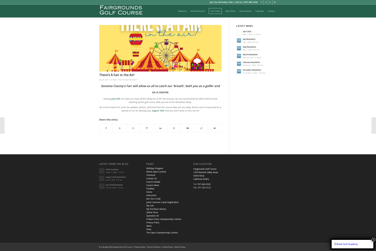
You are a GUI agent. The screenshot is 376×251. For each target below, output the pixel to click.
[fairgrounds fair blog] (160, 48)
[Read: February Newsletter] (239, 63)
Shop (148, 229)
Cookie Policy (167, 247)
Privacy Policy (152, 222)
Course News (152, 185)
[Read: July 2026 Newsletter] (101, 186)
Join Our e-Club (153, 198)
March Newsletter (250, 54)
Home (149, 192)
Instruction (151, 195)
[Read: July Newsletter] (239, 40)
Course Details (153, 181)
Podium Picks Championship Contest (163, 219)
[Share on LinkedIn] (160, 128)
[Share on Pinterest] (146, 128)
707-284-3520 (203, 184)
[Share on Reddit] (201, 128)
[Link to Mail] (274, 2)
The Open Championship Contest (162, 232)
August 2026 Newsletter (116, 177)
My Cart (150, 205)
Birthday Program (154, 168)
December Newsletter (252, 70)
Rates (149, 225)
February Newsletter (251, 62)
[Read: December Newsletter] (239, 71)
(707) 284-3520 (250, 2)
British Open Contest (156, 171)
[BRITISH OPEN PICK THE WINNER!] (2, 125)
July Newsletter (249, 39)
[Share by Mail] (214, 128)
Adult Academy (112, 169)
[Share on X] (119, 128)
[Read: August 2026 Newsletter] (101, 178)
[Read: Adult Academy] (101, 170)
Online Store (152, 212)
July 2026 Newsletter (114, 185)
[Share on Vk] (187, 128)
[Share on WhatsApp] (133, 128)
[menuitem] (182, 11)
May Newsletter (249, 47)
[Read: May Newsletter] (239, 48)
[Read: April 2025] (239, 33)
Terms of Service (153, 247)
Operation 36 (152, 215)
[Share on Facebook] (106, 128)
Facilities (150, 188)
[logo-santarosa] (121, 11)
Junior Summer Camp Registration (162, 202)
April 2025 (247, 31)
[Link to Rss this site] (270, 2)
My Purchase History (156, 209)
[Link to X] (266, 2)
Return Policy (180, 247)
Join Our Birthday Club (221, 2)
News (115, 80)
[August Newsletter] (373, 125)
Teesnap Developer (129, 80)
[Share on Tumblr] (174, 128)
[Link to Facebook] (261, 2)
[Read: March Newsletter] (239, 56)
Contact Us (151, 178)
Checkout (150, 175)
